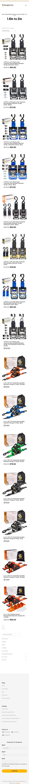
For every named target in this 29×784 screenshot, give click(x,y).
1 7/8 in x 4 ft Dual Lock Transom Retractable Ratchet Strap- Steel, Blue (14, 183)
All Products (5, 638)
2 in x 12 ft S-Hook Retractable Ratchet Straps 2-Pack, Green (14, 460)
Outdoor (4, 641)
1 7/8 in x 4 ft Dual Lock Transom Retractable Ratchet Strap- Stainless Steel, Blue (14, 143)
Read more (6, 506)
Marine (3, 644)
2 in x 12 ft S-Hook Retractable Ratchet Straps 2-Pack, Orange (14, 383)
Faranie (18, 783)
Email (4, 751)
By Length (4, 656)
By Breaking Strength (7, 653)
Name (4, 745)
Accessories (5, 650)
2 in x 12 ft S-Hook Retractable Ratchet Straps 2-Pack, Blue (14, 422)
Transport (4, 647)
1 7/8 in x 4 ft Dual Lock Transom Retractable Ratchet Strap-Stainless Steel (14, 63)
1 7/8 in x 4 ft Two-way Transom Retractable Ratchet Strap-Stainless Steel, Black (14, 223)
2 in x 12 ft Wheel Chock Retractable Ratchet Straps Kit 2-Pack (14, 615)
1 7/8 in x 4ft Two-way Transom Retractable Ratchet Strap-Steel (14, 263)
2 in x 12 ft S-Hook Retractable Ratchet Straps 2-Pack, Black (14, 499)
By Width (4, 659)
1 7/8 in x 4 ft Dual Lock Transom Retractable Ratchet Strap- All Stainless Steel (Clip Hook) (14, 343)
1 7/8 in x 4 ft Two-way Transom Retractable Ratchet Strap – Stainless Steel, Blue (14, 303)
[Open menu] (25, 5)
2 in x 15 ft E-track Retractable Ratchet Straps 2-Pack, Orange (14, 576)
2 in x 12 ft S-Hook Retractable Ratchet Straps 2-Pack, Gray (14, 537)
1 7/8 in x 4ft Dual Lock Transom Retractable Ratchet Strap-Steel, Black (14, 103)
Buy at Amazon (7, 71)
